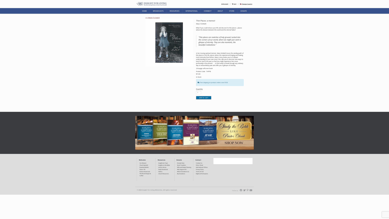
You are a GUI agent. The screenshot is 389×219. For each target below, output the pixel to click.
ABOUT (220, 11)
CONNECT (207, 11)
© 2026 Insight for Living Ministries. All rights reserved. (157, 190)
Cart (235, 4)
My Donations (181, 174)
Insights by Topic (163, 163)
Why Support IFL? (182, 169)
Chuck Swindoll (143, 165)
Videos (160, 171)
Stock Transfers (181, 165)
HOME (144, 11)
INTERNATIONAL (192, 11)
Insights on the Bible (164, 165)
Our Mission (142, 163)
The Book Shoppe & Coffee (145, 175)
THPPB (208, 71)
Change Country (247, 4)
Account (225, 4)
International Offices (202, 167)
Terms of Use (200, 171)
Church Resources (163, 174)
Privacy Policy (200, 169)
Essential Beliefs (144, 167)
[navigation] (225, 4)
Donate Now (180, 163)
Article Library (162, 167)
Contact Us (199, 163)
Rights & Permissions (202, 174)
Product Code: (201, 71)
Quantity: (199, 89)
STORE (231, 11)
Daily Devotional (163, 169)
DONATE (243, 11)
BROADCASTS (158, 11)
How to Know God (144, 171)
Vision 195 (142, 169)
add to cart (203, 98)
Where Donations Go (183, 171)
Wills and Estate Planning (184, 167)
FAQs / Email (199, 165)
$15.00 (198, 74)
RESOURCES (174, 11)
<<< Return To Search (152, 18)
